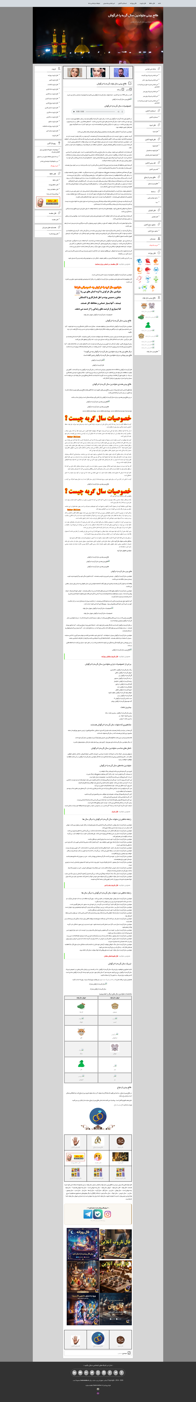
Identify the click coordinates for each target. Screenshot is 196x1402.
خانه (159, 3)
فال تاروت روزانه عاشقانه (50, 126)
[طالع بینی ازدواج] (98, 1116)
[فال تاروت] (115, 1244)
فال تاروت (143, 3)
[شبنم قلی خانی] (74, 73)
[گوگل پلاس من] (86, 1372)
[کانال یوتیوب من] (80, 1372)
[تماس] (98, 1372)
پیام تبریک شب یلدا (52, 193)
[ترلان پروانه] (98, 73)
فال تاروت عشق (53, 121)
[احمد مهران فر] (121, 73)
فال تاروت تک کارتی (52, 89)
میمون (115, 1011)
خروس (81, 1079)
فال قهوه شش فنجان (151, 154)
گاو (81, 1037)
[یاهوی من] (121, 1372)
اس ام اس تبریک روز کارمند (149, 75)
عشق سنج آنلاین (153, 230)
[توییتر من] (92, 1372)
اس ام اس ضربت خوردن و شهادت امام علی (148, 85)
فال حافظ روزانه (53, 184)
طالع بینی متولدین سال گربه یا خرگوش (133, 15)
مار (81, 1069)
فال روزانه (133, 3)
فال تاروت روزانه (53, 75)
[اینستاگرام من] (104, 1372)
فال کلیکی (155, 216)
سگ (81, 1053)
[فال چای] (115, 1309)
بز (114, 1079)
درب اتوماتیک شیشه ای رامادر (49, 161)
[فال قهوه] (115, 1277)
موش (114, 1053)
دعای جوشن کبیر (153, 197)
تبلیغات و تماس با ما (94, 3)
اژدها (81, 1011)
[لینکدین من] (74, 1372)
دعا (157, 202)
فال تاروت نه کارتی (52, 112)
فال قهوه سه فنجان (152, 150)
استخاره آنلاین (122, 3)
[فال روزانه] (83, 1244)
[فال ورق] (83, 1309)
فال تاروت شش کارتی (51, 107)
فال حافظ (152, 3)
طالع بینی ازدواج (153, 183)
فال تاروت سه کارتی (52, 93)
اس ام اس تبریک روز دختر (150, 79)
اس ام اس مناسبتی (109, 3)
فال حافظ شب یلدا (52, 189)
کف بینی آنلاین (153, 169)
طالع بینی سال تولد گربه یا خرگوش (111, 83)
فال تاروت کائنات (53, 84)
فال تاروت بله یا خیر (52, 130)
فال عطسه (55, 219)
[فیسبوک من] (110, 1372)
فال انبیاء (155, 131)
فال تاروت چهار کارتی (51, 98)
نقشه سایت (89, 1385)
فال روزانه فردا (53, 233)
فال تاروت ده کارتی (52, 116)
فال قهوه (155, 145)
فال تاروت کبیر (53, 79)
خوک (81, 1022)
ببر (115, 1069)
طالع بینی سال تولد (152, 351)
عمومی (120, 1353)
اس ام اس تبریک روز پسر (150, 91)
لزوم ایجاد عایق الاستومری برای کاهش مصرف (50, 150)
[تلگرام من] (115, 1372)
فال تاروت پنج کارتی (52, 103)
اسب (114, 1022)
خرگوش (114, 1037)
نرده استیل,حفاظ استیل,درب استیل (47, 156)
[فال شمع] (83, 1277)
